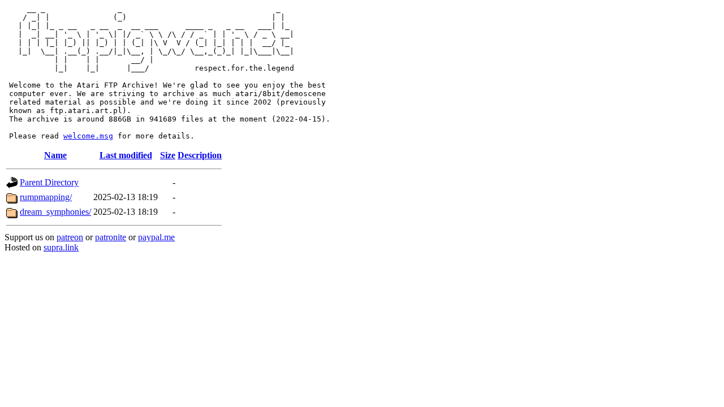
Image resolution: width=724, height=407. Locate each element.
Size (167, 155)
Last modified (126, 155)
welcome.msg (88, 136)
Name (55, 155)
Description (200, 155)
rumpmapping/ (46, 197)
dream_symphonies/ (55, 212)
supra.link (61, 247)
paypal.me (156, 237)
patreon (70, 237)
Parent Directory (49, 182)
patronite (110, 237)
